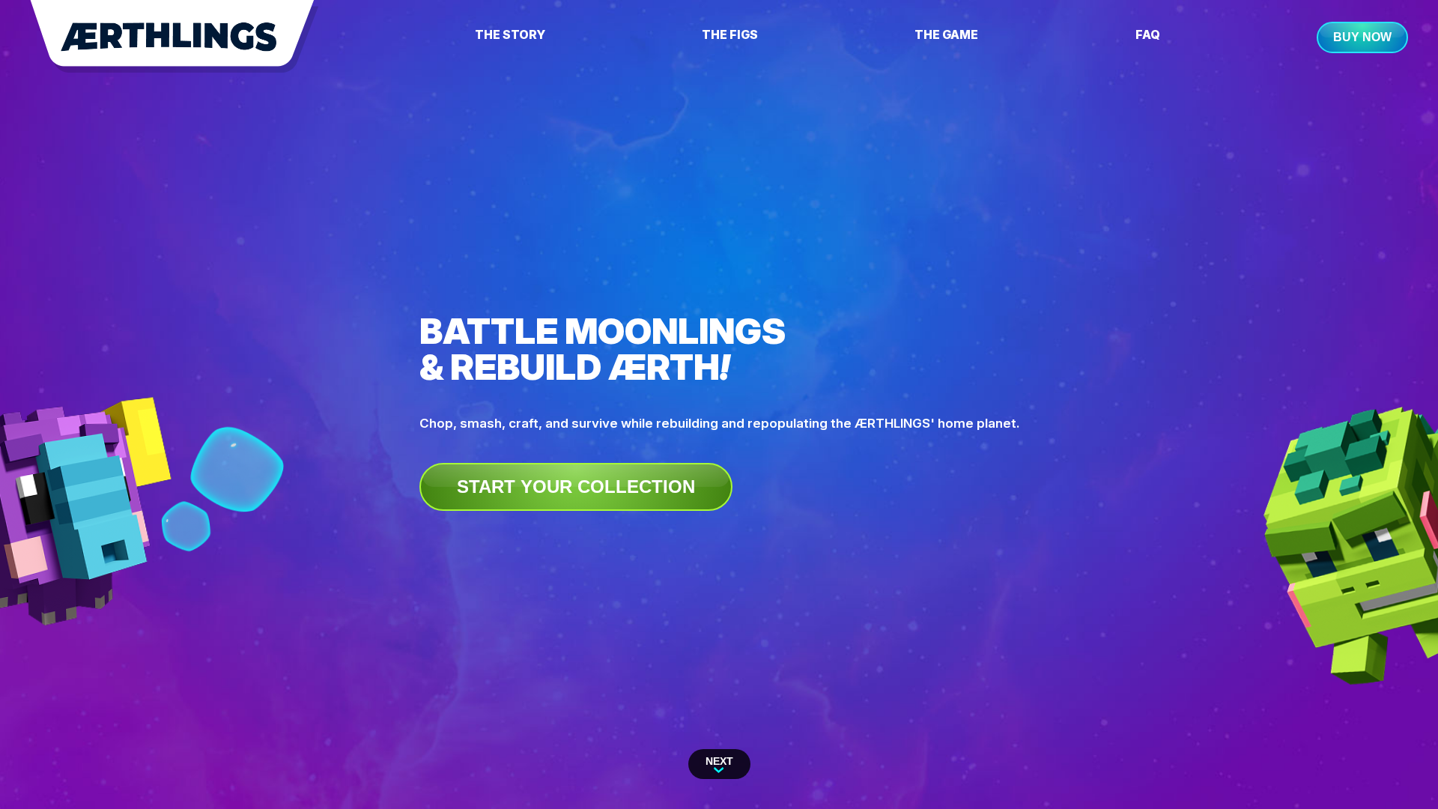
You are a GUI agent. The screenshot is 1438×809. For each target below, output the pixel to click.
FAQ (1147, 34)
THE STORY (510, 34)
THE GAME (946, 34)
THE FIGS (730, 34)
